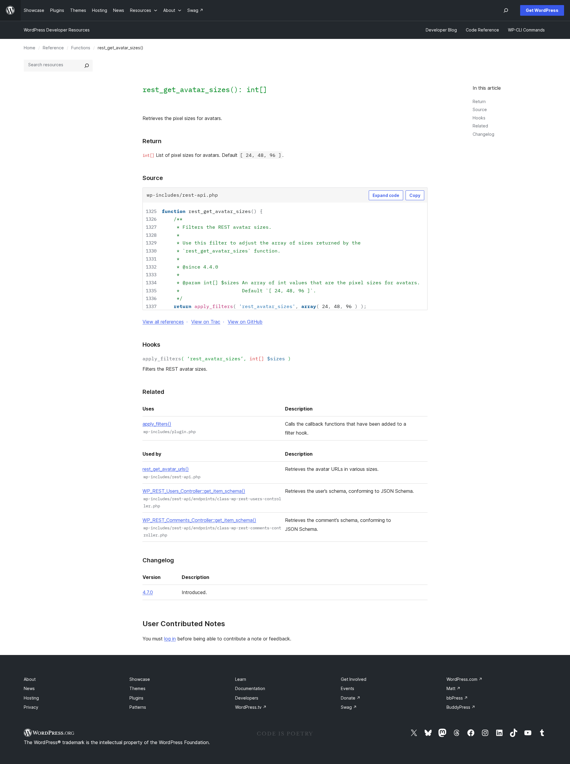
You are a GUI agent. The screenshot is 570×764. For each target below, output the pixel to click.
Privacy (31, 707)
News (29, 688)
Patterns (137, 707)
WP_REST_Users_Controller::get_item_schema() (193, 491)
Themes (137, 688)
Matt (453, 688)
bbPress (457, 697)
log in (170, 639)
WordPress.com (464, 679)
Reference (53, 47)
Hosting (31, 697)
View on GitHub (245, 322)
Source (480, 109)
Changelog (483, 134)
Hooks (479, 117)
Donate (350, 697)
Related (480, 125)
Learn (240, 679)
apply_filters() (156, 424)
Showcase (139, 679)
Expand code (386, 195)
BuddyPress (460, 707)
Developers (246, 697)
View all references (163, 322)
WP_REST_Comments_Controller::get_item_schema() (199, 520)
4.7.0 (147, 592)
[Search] (87, 66)
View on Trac (205, 322)
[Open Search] (506, 10)
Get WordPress (542, 10)
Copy (414, 195)
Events (347, 688)
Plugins (136, 697)
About (30, 679)
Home (29, 47)
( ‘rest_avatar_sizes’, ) (216, 359)
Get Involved (353, 679)
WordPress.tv (251, 707)
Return (479, 101)
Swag (349, 707)
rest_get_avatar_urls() (165, 469)
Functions (80, 47)
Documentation (250, 688)
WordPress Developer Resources (57, 29)
